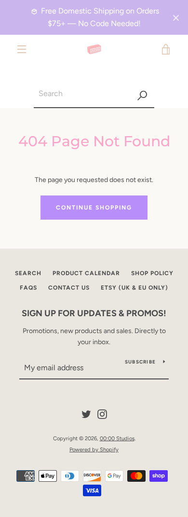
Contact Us (69, 287)
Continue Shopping (94, 207)
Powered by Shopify (94, 449)
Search (28, 273)
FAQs (28, 287)
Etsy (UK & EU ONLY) (134, 287)
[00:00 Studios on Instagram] (102, 413)
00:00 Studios (117, 438)
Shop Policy (152, 273)
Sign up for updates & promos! (94, 313)
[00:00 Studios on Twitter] (86, 413)
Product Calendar (86, 273)
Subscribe (140, 362)
